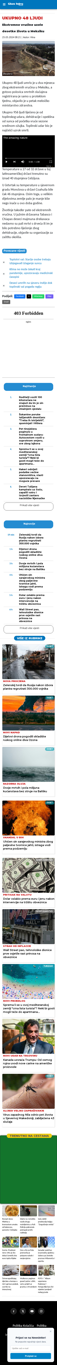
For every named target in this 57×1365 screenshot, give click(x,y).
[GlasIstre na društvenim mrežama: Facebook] (15, 1311)
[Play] (6, 162)
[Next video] (14, 162)
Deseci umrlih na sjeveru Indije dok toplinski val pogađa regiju (31, 285)
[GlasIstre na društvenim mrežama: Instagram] (42, 1311)
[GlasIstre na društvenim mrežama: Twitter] (24, 1311)
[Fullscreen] (51, 162)
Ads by (48, 166)
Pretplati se (31, 1356)
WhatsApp (38, 296)
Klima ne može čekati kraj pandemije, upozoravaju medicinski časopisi (31, 273)
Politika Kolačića (23, 1326)
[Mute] (23, 162)
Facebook (20, 296)
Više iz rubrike (29, 638)
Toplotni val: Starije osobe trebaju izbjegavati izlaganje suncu (30, 261)
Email (6, 302)
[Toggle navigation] (4, 4)
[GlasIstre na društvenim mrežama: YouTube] (33, 1311)
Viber (49, 296)
